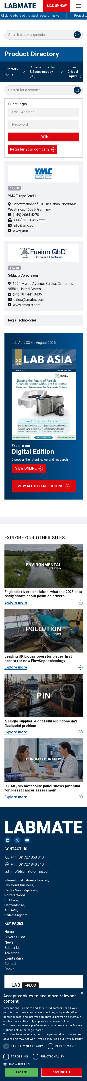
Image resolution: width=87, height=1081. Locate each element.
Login (44, 137)
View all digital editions (40, 486)
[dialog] (43, 1034)
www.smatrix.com (26, 305)
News (9, 942)
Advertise (12, 953)
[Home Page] (20, 5)
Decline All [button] (62, 1072)
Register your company (29, 149)
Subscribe (12, 948)
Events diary (14, 958)
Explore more (15, 602)
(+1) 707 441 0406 (27, 294)
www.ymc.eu (22, 231)
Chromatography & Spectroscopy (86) (42, 71)
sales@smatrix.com (28, 300)
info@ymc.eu (23, 225)
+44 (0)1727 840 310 (27, 864)
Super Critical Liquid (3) (74, 71)
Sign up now (57, 6)
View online (26, 468)
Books (9, 969)
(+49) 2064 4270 (26, 215)
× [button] (82, 993)
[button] (43, 1064)
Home (9, 932)
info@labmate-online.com (30, 871)
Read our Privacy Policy (68, 1039)
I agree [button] (21, 1072)
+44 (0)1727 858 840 (27, 857)
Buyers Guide (14, 937)
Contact (10, 964)
